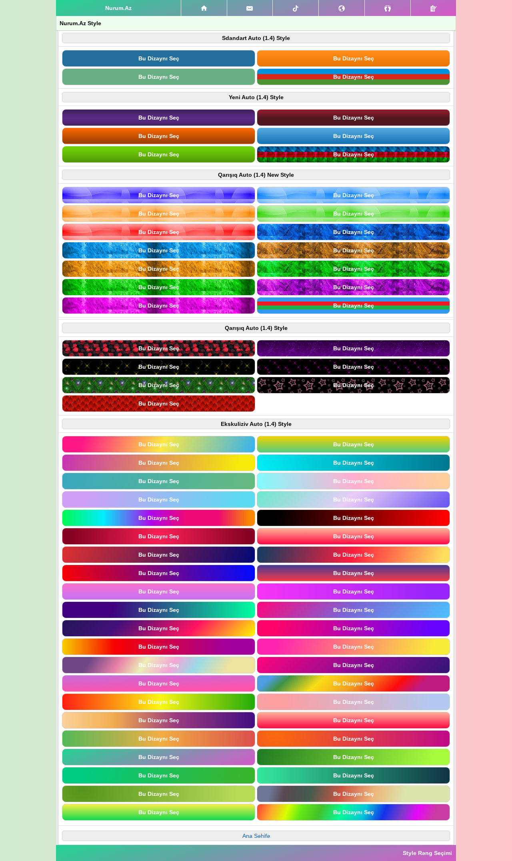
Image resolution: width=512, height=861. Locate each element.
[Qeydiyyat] (433, 8)
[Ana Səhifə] (204, 8)
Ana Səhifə (256, 836)
